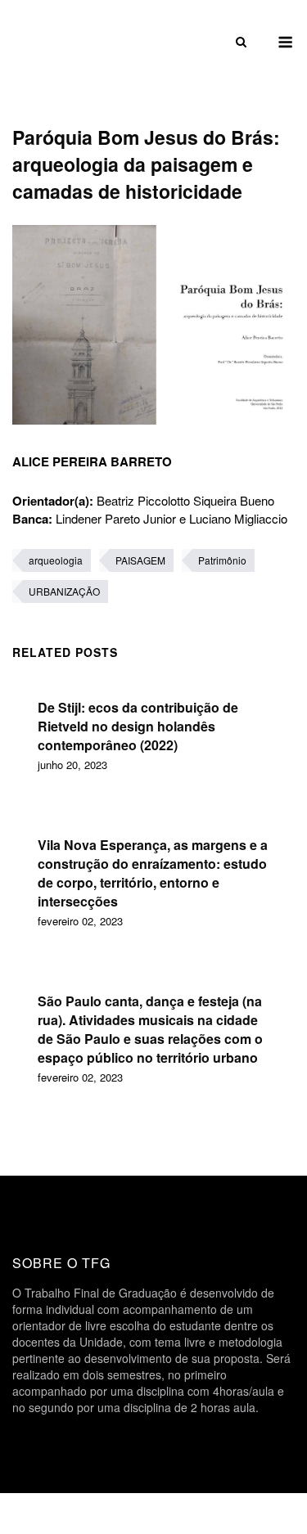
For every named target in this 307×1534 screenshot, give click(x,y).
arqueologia (56, 560)
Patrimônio (222, 560)
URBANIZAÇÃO (64, 591)
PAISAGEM (140, 560)
